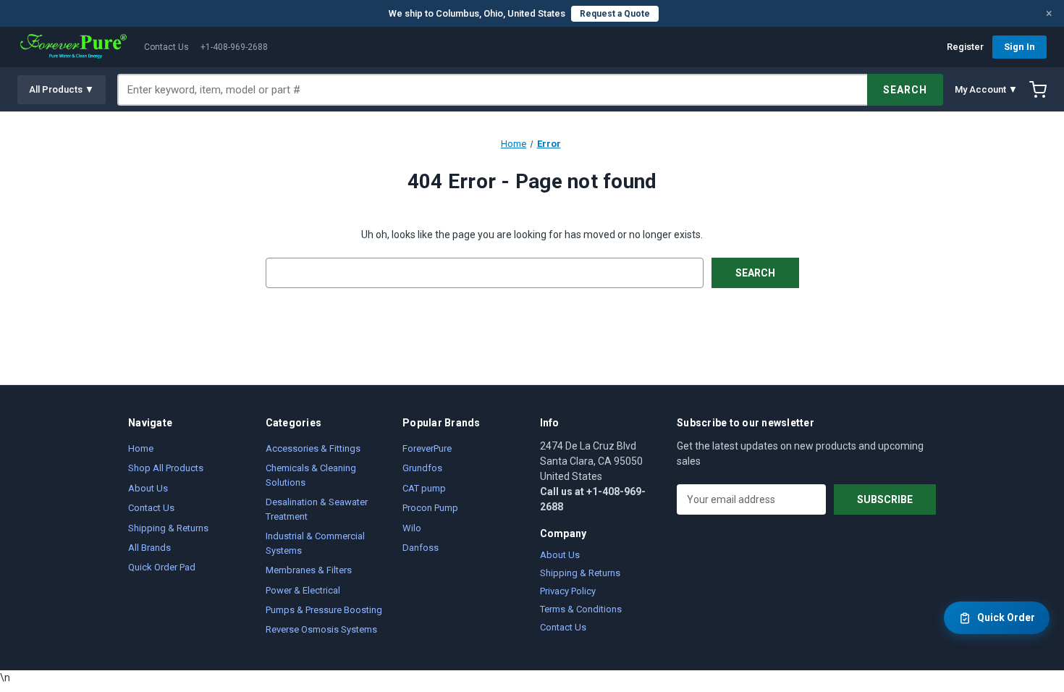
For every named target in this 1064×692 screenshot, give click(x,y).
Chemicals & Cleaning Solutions (311, 475)
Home (140, 448)
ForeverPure (427, 448)
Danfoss (420, 547)
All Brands (149, 547)
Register (965, 46)
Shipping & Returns (168, 528)
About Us (148, 488)
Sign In (1019, 46)
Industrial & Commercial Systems (315, 543)
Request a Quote (615, 14)
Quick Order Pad (161, 567)
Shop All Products (165, 468)
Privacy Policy (568, 591)
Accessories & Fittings (313, 448)
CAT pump (424, 488)
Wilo (411, 528)
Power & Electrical (303, 590)
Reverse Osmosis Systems (321, 629)
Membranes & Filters (309, 570)
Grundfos (422, 468)
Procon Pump (430, 507)
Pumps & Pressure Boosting (324, 609)
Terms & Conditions (581, 609)
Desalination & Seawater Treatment (317, 509)
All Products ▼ (61, 89)
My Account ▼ (986, 89)
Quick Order (1006, 617)
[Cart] (1038, 89)
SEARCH (905, 90)
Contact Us (166, 47)
